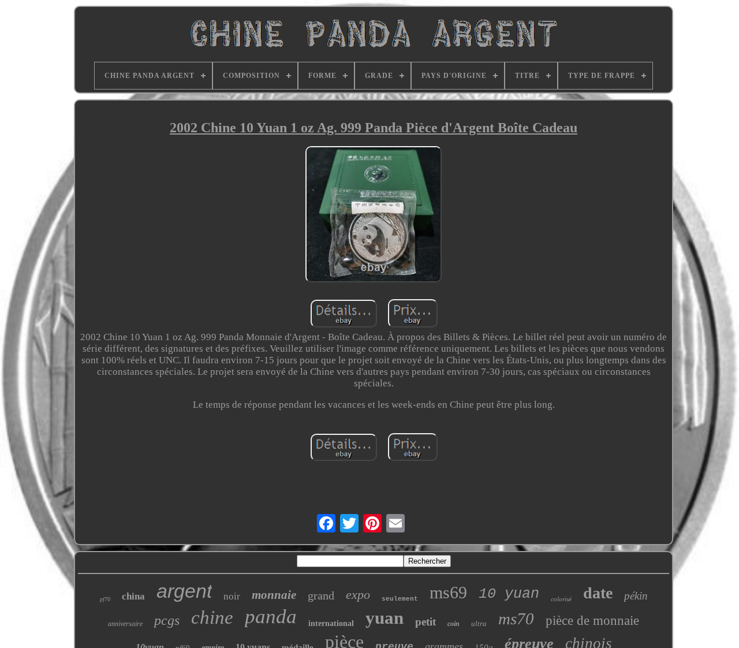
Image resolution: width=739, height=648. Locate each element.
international (331, 623)
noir (231, 596)
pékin (636, 596)
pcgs (167, 620)
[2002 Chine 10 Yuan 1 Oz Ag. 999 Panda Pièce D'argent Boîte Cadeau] (373, 215)
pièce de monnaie (592, 620)
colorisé (561, 598)
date (598, 593)
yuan (384, 618)
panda (271, 616)
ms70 (516, 618)
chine (212, 617)
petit (425, 622)
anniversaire (125, 624)
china (133, 596)
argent (184, 591)
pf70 (105, 599)
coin (453, 624)
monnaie (274, 595)
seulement (400, 598)
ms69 (448, 592)
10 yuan (509, 594)
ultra (479, 623)
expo (358, 594)
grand (321, 595)
